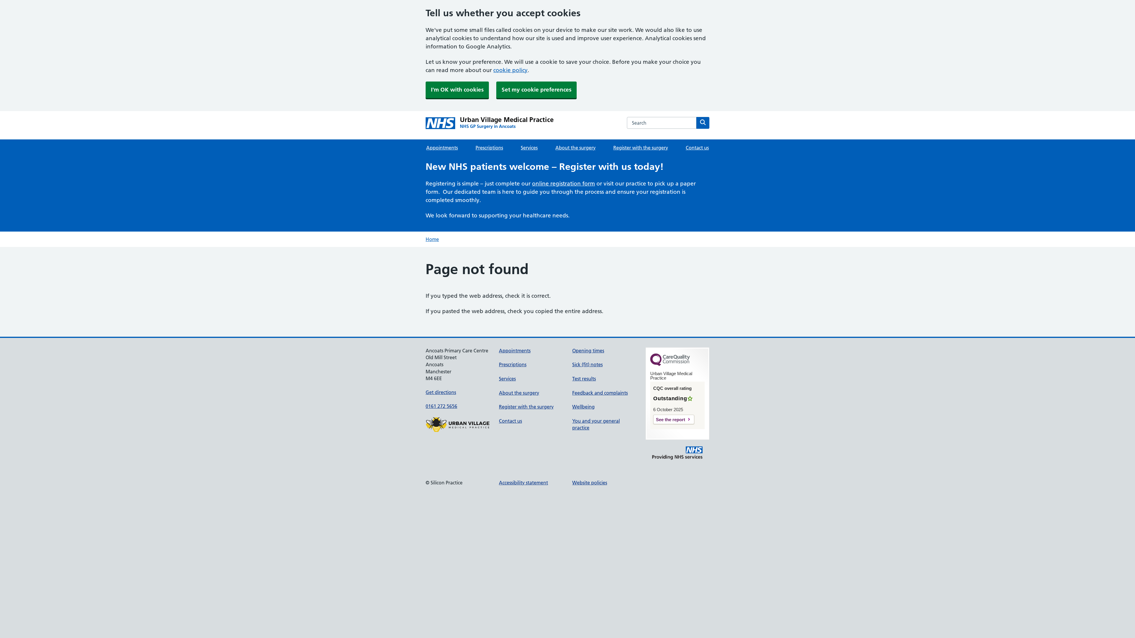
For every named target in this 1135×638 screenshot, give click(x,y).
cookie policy (510, 70)
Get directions (441, 392)
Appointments (442, 148)
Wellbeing (583, 407)
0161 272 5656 (441, 406)
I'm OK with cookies (457, 89)
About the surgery (575, 148)
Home (432, 239)
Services (529, 148)
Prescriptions (489, 148)
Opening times (588, 351)
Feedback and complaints (600, 393)
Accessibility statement (523, 483)
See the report (670, 419)
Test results (584, 379)
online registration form (563, 183)
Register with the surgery (640, 148)
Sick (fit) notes (587, 364)
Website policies (589, 483)
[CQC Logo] (670, 364)
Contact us (697, 148)
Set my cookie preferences (536, 89)
